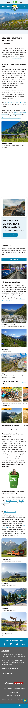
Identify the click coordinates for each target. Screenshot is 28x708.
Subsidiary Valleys (11, 501)
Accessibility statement (14, 695)
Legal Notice (7, 689)
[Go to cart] (19, 6)
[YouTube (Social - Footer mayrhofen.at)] (23, 644)
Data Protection (19, 689)
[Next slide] (25, 191)
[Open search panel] (22, 6)
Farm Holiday (18, 114)
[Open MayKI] (25, 701)
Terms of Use (14, 692)
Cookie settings (21, 699)
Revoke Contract (7, 699)
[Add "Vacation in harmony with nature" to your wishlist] (25, 38)
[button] (11, 429)
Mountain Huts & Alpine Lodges (11, 118)
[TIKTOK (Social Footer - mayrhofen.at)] (17, 644)
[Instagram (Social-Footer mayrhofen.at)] (11, 644)
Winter (20, 2)
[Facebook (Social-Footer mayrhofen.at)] (4, 644)
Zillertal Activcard (17, 58)
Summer (9, 2)
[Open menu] (25, 6)
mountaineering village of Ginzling (14, 102)
